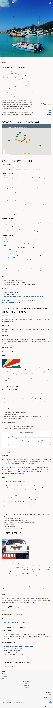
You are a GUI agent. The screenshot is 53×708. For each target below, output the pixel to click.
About (50, 694)
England (4, 496)
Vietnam (48, 114)
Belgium (49, 112)
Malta (49, 110)
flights (12, 94)
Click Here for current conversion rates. (13, 473)
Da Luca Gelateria (9, 249)
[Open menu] (50, 2)
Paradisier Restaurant (10, 253)
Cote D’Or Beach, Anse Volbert (13, 208)
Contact (49, 695)
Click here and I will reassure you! (11, 302)
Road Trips (4, 675)
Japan (26, 683)
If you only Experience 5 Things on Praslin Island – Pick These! (22, 169)
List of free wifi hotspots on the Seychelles (16, 622)
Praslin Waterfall (9, 198)
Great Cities (4, 678)
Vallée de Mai (8, 176)
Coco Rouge (7, 241)
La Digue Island (8, 194)
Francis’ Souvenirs (9, 202)
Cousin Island (8, 212)
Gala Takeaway (8, 245)
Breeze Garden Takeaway (11, 257)
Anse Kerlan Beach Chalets (12, 221)
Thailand (26, 687)
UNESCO (3, 673)
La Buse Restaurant (9, 237)
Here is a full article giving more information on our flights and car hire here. (26, 296)
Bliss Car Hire (14, 292)
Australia (26, 685)
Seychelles (34, 598)
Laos (26, 688)
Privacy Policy (47, 697)
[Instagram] (45, 705)
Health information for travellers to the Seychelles (18, 646)
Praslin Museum (8, 182)
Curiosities (4, 676)
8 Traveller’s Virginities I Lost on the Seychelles (18, 167)
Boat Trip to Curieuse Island (12, 190)
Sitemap (49, 699)
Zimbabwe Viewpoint (10, 186)
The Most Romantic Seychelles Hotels (17, 229)
